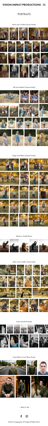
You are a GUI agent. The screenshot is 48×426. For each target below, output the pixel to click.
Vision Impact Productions (21, 4)
